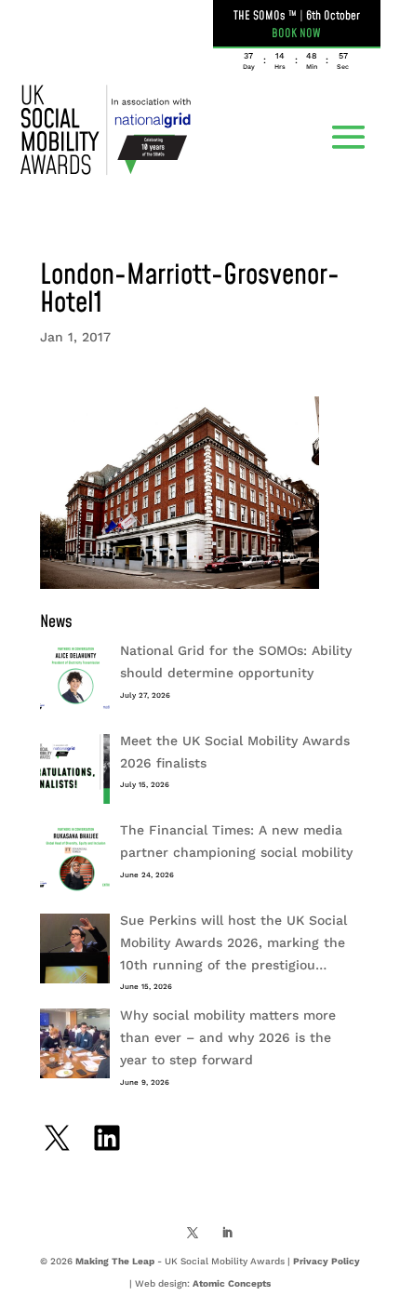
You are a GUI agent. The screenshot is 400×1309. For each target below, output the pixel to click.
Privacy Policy (326, 1261)
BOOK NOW (296, 33)
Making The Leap (114, 1261)
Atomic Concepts (232, 1283)
